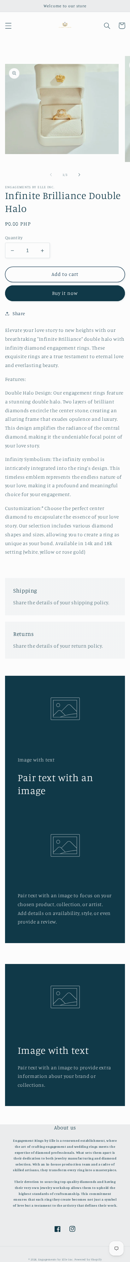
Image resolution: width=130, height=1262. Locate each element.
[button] (8, 25)
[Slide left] (51, 175)
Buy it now (65, 293)
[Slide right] (79, 175)
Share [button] (19, 313)
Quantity (13, 237)
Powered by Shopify (88, 1259)
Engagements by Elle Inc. (56, 1259)
